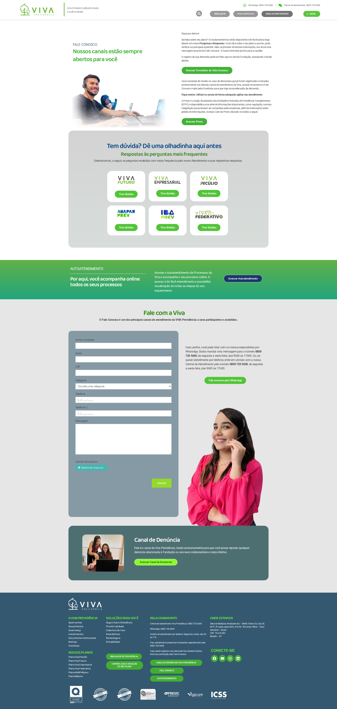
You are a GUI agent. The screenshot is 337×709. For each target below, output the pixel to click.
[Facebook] (214, 658)
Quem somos (75, 622)
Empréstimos (113, 634)
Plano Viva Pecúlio (77, 657)
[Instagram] (230, 658)
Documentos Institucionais (82, 638)
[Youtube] (222, 658)
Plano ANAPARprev (78, 672)
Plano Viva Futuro (77, 661)
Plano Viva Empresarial (80, 665)
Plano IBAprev (75, 676)
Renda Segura (113, 638)
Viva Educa (73, 646)
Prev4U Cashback (115, 626)
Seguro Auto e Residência (119, 622)
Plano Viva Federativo (79, 668)
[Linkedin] (238, 658)
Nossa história (75, 626)
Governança (74, 630)
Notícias (72, 642)
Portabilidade (113, 642)
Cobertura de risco (115, 630)
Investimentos (75, 634)
